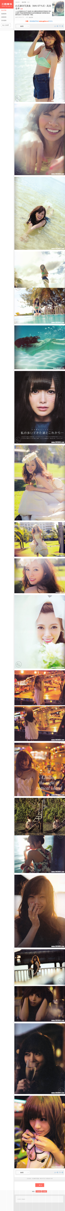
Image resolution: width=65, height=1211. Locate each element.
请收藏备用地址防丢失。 (40, 21)
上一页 (56, 26)
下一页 (61, 26)
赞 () (40, 1185)
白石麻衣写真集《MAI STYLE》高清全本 (42, 1178)
